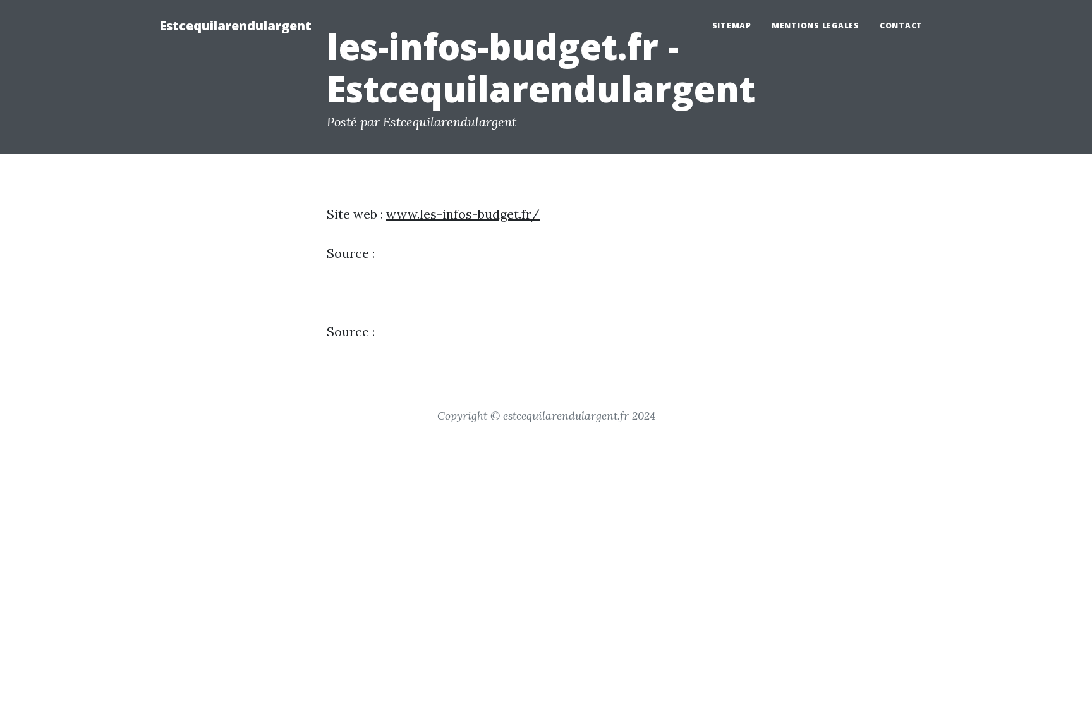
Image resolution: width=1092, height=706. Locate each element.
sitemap (731, 25)
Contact (901, 25)
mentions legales (815, 25)
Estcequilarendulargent (235, 25)
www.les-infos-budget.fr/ (463, 214)
